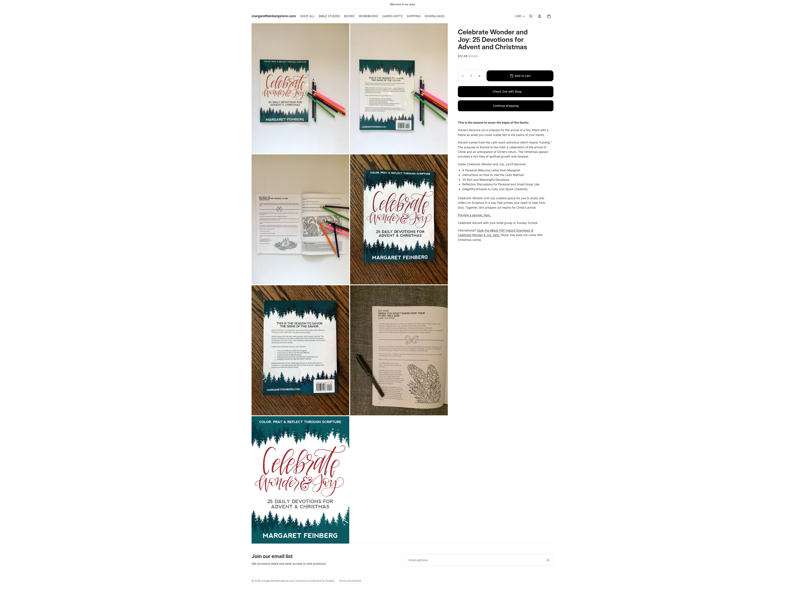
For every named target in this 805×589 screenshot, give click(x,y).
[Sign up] (548, 560)
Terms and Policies (350, 580)
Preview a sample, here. (474, 215)
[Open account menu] (539, 16)
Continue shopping (506, 105)
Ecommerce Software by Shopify (315, 580)
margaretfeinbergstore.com (277, 580)
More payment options (502, 91)
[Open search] (530, 16)
